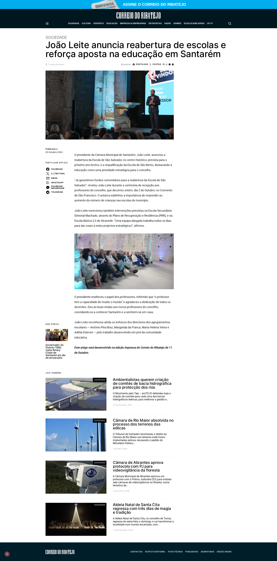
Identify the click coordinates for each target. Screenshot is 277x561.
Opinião (177, 23)
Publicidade (191, 551)
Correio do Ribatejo (130, 15)
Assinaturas (207, 551)
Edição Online (224, 551)
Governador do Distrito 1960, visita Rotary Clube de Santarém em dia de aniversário (55, 351)
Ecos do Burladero (194, 23)
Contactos (136, 551)
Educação (112, 23)
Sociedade (73, 23)
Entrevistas (155, 23)
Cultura (86, 23)
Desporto (98, 23)
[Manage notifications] (7, 554)
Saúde (167, 23)
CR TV (210, 23)
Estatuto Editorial (155, 551)
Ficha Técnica (175, 551)
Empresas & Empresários (133, 23)
